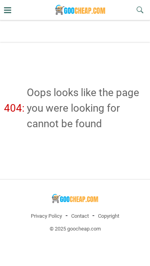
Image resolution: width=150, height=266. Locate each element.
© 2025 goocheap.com (75, 229)
